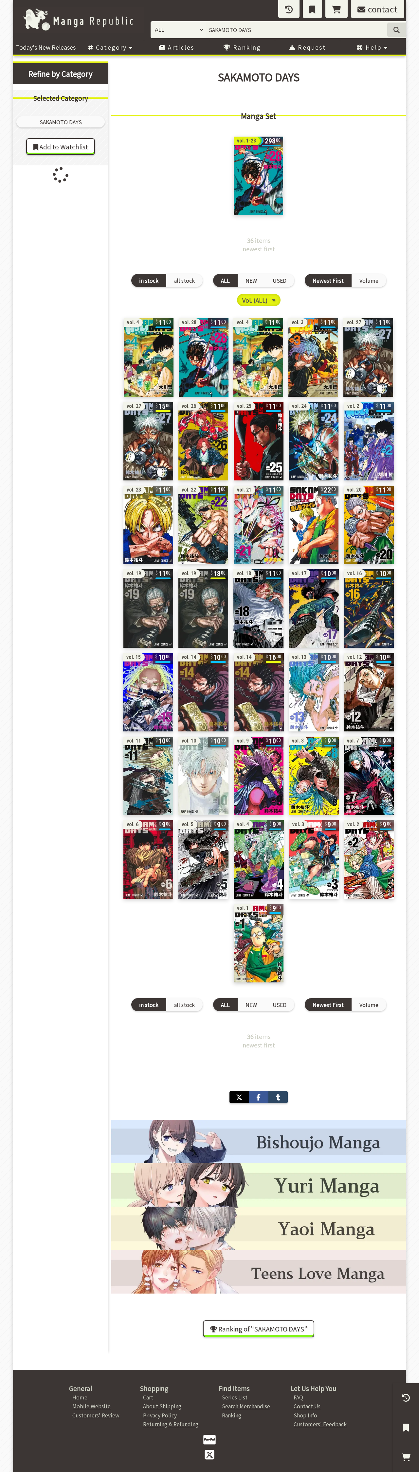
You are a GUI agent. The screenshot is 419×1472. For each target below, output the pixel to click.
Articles (180, 47)
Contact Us (307, 1406)
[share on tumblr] (278, 1097)
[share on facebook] (258, 1097)
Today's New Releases (46, 47)
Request (311, 47)
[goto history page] (289, 9)
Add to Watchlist (63, 146)
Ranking (246, 47)
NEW (251, 280)
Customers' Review (95, 1415)
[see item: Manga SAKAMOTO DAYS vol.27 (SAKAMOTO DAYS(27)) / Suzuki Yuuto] (148, 441)
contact (382, 9)
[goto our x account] (209, 1454)
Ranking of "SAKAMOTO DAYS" (262, 1328)
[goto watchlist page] (312, 9)
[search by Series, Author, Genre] (396, 30)
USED (279, 280)
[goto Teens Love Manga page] (258, 1272)
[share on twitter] (239, 1097)
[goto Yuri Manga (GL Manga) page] (258, 1185)
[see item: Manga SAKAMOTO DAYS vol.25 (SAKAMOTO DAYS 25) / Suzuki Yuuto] (258, 441)
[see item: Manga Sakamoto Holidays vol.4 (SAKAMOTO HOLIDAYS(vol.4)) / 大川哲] (148, 357)
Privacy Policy (160, 1415)
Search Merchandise (246, 1406)
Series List (234, 1397)
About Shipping (162, 1406)
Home (79, 1397)
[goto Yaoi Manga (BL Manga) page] (258, 1228)
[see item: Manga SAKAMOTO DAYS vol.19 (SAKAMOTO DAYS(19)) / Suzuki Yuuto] (203, 608)
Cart (148, 1397)
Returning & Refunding (170, 1424)
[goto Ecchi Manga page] (258, 1141)
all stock (184, 280)
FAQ (298, 1397)
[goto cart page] (336, 9)
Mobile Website (91, 1406)
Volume (368, 280)
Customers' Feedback (320, 1424)
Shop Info (305, 1415)
